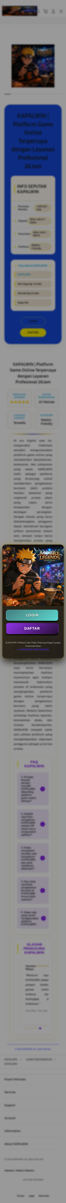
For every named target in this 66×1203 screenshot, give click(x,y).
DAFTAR (32, 628)
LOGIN (32, 615)
